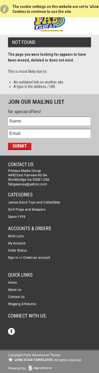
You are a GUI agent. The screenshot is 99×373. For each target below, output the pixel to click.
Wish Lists (16, 236)
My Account (17, 243)
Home (12, 283)
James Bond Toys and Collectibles (34, 202)
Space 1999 (16, 217)
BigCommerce (41, 368)
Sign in (13, 258)
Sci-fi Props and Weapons (27, 209)
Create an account (36, 258)
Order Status (17, 250)
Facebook (12, 332)
